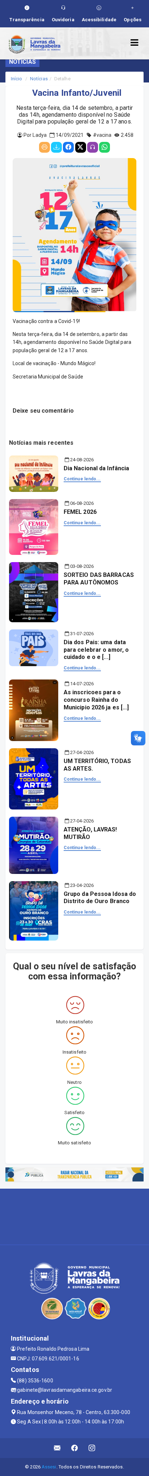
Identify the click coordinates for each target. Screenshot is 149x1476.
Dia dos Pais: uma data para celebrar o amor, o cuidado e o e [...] (96, 650)
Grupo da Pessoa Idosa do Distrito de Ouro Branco (100, 897)
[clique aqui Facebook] (74, 1448)
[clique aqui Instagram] (92, 1448)
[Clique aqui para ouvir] (92, 147)
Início (16, 78)
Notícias (39, 78)
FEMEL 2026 (80, 511)
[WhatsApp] (104, 147)
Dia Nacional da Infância (96, 468)
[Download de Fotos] (56, 147)
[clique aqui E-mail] (57, 1448)
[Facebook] (68, 147)
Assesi (49, 1467)
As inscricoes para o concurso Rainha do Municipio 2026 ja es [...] (96, 700)
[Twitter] (80, 147)
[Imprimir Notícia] (44, 147)
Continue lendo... (82, 478)
